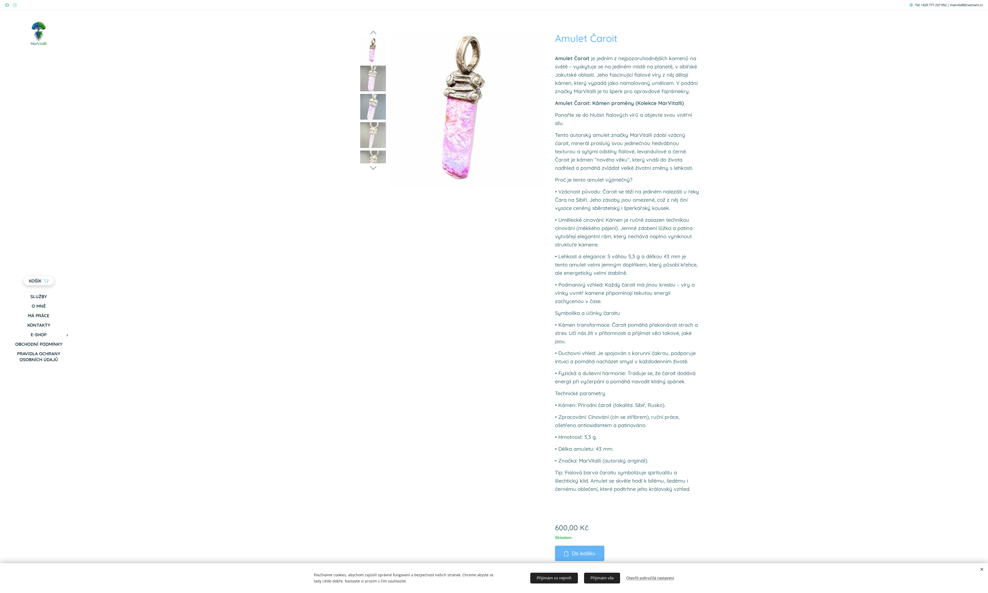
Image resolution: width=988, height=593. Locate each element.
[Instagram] (15, 5)
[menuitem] (39, 296)
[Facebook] (7, 5)
